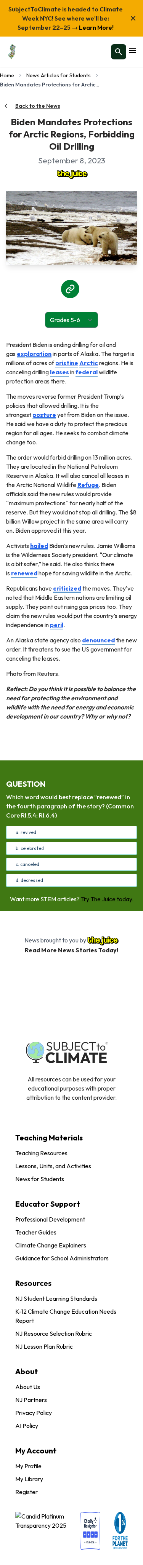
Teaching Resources (41, 1153)
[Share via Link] (70, 289)
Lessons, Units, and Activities (53, 1166)
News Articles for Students (58, 75)
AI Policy (26, 1425)
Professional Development (50, 1219)
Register (26, 1492)
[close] (133, 18)
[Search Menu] (118, 51)
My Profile (28, 1466)
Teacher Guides (35, 1232)
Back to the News (37, 105)
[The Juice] (71, 173)
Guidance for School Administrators (62, 1258)
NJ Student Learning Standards (56, 1298)
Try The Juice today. (107, 899)
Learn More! (96, 27)
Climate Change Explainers (50, 1245)
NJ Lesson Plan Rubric (44, 1346)
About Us (27, 1387)
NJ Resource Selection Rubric (53, 1333)
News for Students (39, 1179)
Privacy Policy (33, 1412)
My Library (29, 1479)
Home (7, 75)
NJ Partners (31, 1400)
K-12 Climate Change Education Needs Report (65, 1316)
